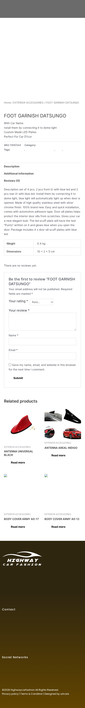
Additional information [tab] (19, 173)
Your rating (18, 301)
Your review (19, 310)
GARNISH (69, 149)
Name (13, 335)
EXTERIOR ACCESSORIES (28, 102)
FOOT (59, 149)
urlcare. (64, 694)
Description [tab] (12, 166)
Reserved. (53, 690)
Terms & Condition (31, 694)
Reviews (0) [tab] (12, 180)
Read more (18, 462)
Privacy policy (10, 694)
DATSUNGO (17, 149)
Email (13, 350)
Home (7, 102)
